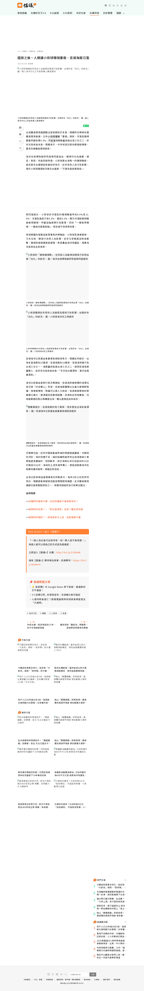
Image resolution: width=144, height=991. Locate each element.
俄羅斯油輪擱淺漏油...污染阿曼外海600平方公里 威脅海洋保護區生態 (70, 774)
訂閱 (92, 974)
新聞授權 (49, 979)
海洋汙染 (33, 613)
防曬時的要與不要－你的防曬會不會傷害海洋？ (53, 501)
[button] (125, 5)
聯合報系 (87, 979)
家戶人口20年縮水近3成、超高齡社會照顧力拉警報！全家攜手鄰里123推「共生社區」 (34, 701)
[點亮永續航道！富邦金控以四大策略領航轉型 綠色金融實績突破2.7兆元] (71, 654)
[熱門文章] (125, 880)
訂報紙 (96, 979)
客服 (40, 979)
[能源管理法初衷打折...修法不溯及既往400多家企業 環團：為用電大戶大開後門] (34, 790)
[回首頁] (26, 5)
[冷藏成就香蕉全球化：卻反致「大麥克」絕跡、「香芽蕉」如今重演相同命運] (34, 654)
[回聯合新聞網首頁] (19, 5)
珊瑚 (44, 613)
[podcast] (113, 5)
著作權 (67, 979)
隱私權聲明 (76, 979)
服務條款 (60, 979)
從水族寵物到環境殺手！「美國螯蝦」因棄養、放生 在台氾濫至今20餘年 (34, 742)
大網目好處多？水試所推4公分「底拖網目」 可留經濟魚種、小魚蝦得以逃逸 (70, 806)
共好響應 (107, 13)
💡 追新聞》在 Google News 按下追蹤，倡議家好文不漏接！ (59, 588)
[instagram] (110, 5)
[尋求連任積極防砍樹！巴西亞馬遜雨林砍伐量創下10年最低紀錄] (34, 759)
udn (19, 51)
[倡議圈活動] (125, 921)
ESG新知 (67, 13)
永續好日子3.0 (38, 13)
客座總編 (22, 13)
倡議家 (24, 51)
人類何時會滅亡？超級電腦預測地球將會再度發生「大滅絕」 (59, 601)
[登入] (121, 5)
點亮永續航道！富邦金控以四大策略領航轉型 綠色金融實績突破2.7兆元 (70, 669)
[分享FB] (20, 127)
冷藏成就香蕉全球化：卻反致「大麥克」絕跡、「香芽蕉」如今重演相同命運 (34, 669)
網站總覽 (117, 979)
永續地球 (94, 13)
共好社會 (81, 13)
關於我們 (106, 979)
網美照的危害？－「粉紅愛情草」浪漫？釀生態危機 (56, 509)
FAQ (35, 979)
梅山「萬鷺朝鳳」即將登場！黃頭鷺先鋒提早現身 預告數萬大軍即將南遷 (70, 701)
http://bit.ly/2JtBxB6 (68, 552)
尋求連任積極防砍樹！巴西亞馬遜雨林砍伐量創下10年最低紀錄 (34, 774)
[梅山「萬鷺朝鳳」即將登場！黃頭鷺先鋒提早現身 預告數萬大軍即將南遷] (71, 686)
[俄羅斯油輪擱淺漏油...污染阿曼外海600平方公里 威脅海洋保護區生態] (71, 759)
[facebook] (106, 5)
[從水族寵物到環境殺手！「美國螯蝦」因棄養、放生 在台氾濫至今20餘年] (34, 727)
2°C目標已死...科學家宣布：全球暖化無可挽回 (56, 594)
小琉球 (54, 613)
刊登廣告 (27, 979)
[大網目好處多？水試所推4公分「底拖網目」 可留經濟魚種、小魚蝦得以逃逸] (71, 790)
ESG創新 (54, 13)
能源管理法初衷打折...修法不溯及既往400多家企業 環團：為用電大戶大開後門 (34, 806)
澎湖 (64, 613)
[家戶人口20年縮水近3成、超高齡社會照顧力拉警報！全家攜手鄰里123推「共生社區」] (34, 686)
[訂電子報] (117, 5)
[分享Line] (20, 134)
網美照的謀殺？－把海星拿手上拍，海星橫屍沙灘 (55, 517)
